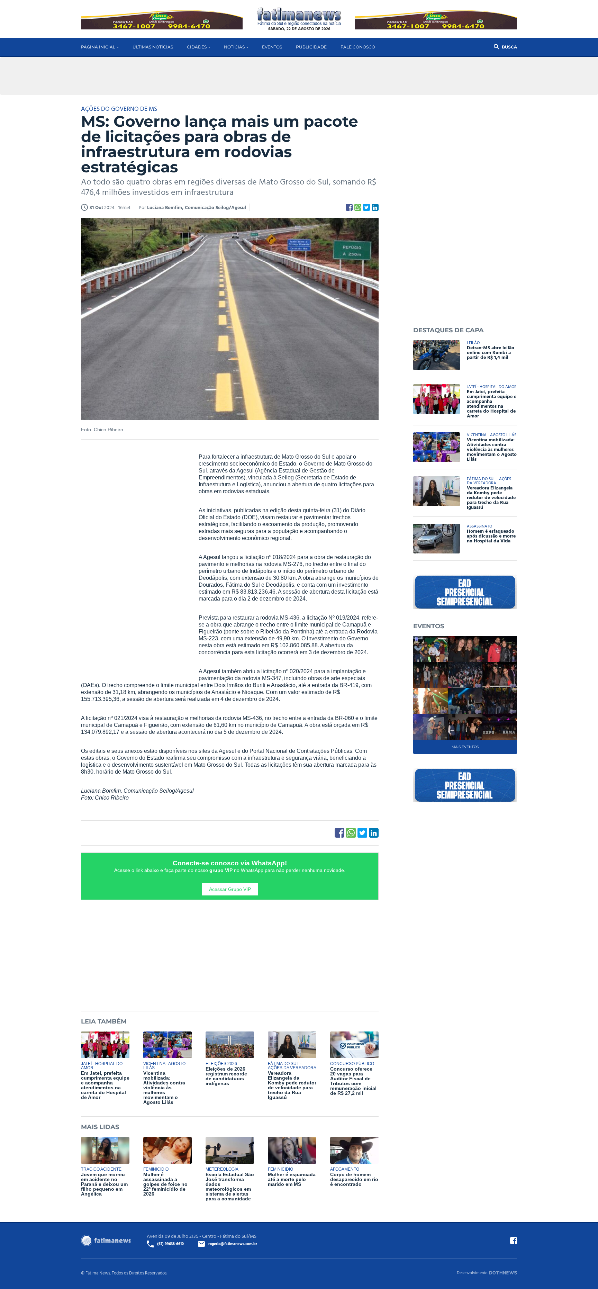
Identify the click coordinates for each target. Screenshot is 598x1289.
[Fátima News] (299, 16)
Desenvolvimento (472, 1272)
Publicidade (311, 46)
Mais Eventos (465, 747)
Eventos (272, 46)
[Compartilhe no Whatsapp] (357, 207)
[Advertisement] (133, 559)
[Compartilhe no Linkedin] (375, 207)
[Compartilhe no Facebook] (349, 207)
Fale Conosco (358, 46)
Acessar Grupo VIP (230, 889)
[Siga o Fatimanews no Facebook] (513, 1240)
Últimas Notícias (153, 46)
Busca (509, 46)
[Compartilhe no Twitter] (366, 207)
